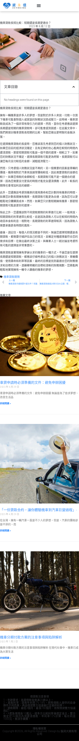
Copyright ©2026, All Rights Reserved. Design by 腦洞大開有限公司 (39, 732)
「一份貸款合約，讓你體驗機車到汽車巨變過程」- (38, 510)
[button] (39, 6)
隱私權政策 (39, 728)
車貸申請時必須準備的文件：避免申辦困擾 (33, 383)
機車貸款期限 (12, 276)
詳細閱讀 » (5, 403)
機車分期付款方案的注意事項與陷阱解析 (31, 637)
